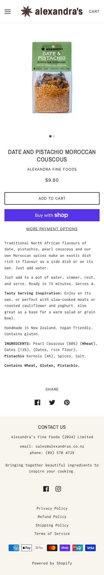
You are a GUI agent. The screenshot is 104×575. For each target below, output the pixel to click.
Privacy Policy (52, 508)
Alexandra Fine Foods (52, 169)
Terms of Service (52, 533)
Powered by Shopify (52, 563)
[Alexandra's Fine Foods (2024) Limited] (52, 11)
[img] (46, 488)
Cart (94, 11)
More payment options (52, 229)
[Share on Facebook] (37, 402)
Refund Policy (52, 516)
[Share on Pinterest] (67, 402)
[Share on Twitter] (52, 402)
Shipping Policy (52, 525)
